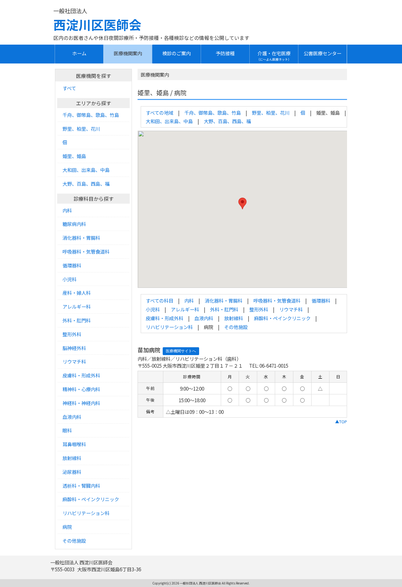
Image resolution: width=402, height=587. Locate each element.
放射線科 (233, 318)
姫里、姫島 (74, 155)
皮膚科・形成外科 (164, 318)
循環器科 (321, 300)
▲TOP (341, 422)
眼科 (67, 430)
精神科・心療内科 (81, 389)
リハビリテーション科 (169, 326)
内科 (189, 300)
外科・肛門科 (224, 309)
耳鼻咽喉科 (74, 444)
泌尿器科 (71, 471)
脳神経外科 (74, 347)
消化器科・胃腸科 (223, 300)
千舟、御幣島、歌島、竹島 (212, 112)
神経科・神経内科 (81, 402)
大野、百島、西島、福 (227, 121)
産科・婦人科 (76, 292)
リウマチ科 (291, 309)
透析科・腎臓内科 (81, 485)
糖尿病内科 (74, 223)
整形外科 (258, 309)
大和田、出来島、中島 (169, 121)
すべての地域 (159, 112)
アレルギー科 (185, 309)
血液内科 (203, 318)
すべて (69, 88)
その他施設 (236, 326)
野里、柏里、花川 (271, 112)
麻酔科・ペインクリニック (282, 318)
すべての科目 (159, 300)
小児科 (153, 309)
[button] (242, 203)
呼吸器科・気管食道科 (277, 300)
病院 (67, 526)
